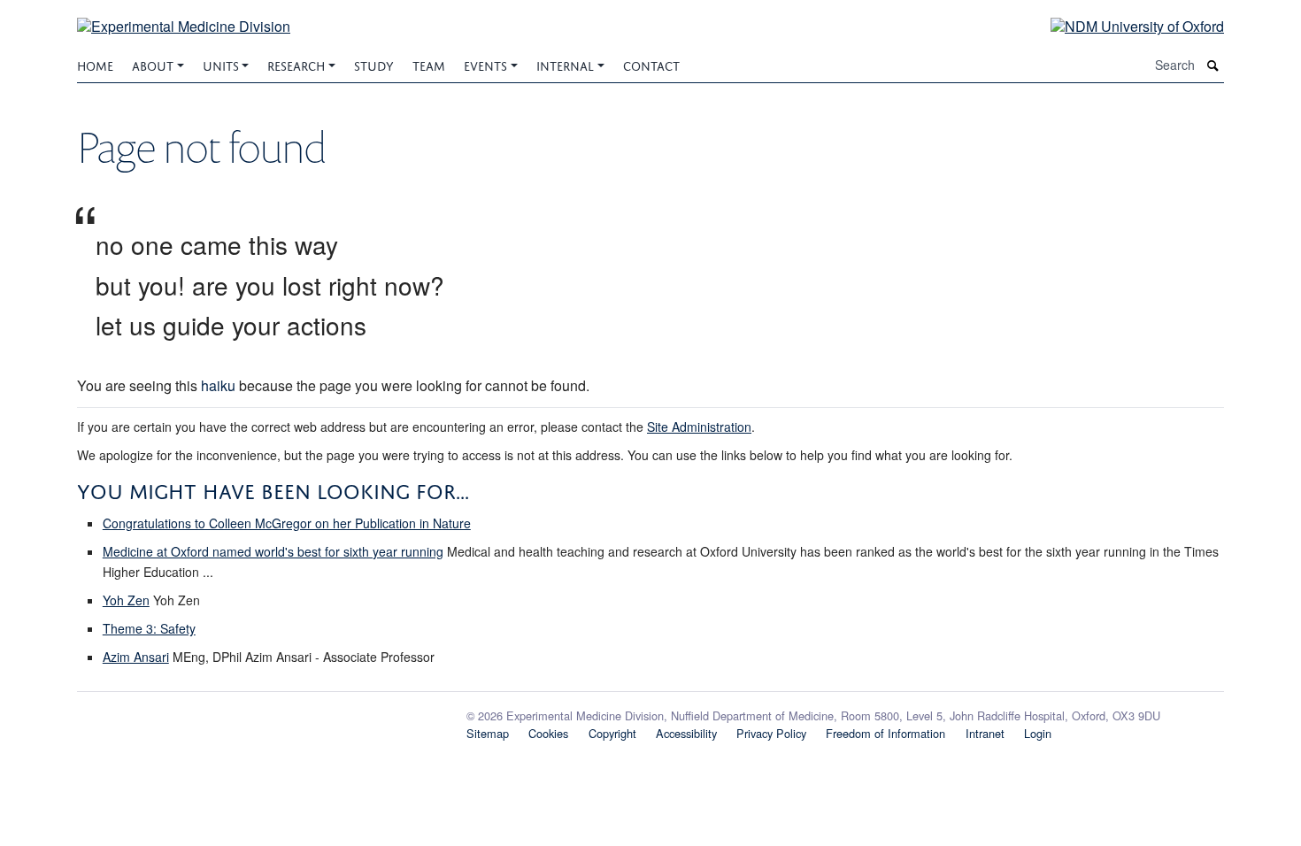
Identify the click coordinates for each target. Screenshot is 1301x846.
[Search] (1213, 65)
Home (95, 64)
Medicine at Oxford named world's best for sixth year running (273, 551)
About (152, 64)
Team (428, 64)
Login (1037, 733)
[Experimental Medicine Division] (183, 15)
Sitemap (487, 733)
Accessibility (686, 733)
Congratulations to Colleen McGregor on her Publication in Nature (287, 523)
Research (296, 64)
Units (221, 64)
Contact (651, 64)
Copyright (612, 733)
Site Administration (699, 426)
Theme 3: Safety (149, 628)
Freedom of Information (885, 733)
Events (485, 64)
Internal (565, 64)
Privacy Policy (771, 733)
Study (374, 64)
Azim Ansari (136, 656)
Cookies (548, 733)
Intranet (985, 733)
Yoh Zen (126, 600)
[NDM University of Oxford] (1124, 25)
